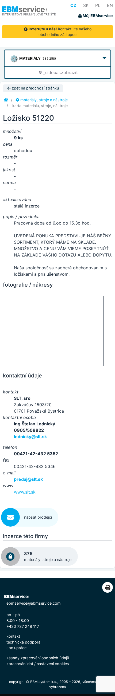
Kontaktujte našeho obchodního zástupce (60, 32)
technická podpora (23, 642)
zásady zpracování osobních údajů (37, 658)
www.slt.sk (25, 492)
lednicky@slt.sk (30, 436)
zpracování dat (19, 663)
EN (110, 5)
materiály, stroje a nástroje (43, 99)
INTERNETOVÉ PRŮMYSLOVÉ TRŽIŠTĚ (29, 14)
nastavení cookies (53, 663)
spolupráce (16, 647)
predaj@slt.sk (28, 479)
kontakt (13, 636)
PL (97, 5)
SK (86, 5)
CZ (73, 5)
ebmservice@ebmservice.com (33, 603)
